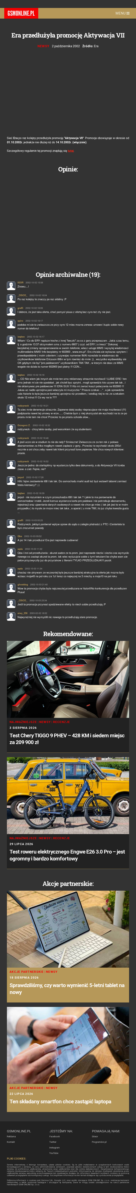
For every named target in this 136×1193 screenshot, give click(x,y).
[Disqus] (68, 219)
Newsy (44, 46)
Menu (120, 13)
